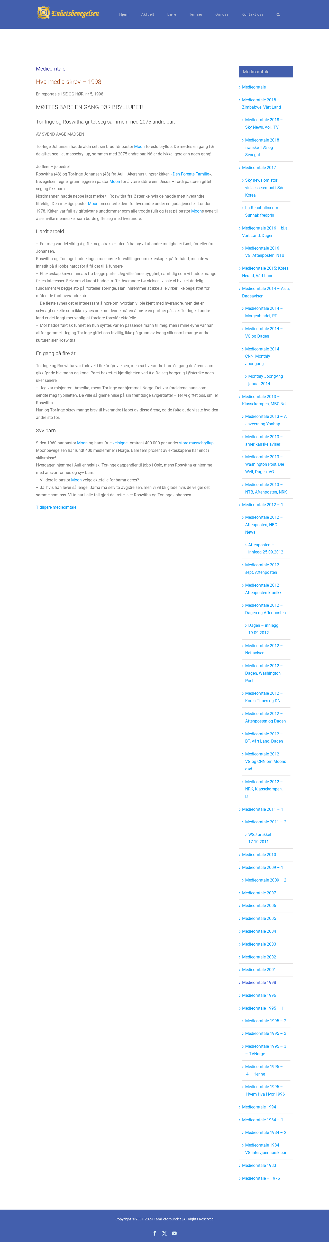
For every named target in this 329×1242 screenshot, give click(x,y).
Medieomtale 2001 (259, 969)
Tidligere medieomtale (56, 507)
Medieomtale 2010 (259, 854)
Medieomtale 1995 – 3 (265, 1033)
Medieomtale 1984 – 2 (265, 1132)
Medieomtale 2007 (259, 893)
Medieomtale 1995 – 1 (262, 1008)
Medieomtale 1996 (259, 995)
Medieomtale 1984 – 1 (262, 1119)
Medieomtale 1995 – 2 (265, 1020)
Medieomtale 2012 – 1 (262, 504)
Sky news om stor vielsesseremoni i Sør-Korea (265, 188)
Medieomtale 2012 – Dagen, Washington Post (264, 673)
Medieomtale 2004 (259, 931)
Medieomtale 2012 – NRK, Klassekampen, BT (264, 789)
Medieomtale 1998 (259, 982)
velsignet (121, 443)
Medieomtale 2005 (259, 918)
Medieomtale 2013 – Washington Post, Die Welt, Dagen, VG (264, 464)
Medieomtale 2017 (259, 167)
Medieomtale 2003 (259, 944)
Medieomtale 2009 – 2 (265, 880)
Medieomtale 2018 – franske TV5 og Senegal (264, 147)
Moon (139, 146)
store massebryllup (196, 443)
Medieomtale (254, 87)
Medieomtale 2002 (259, 957)
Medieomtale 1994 (259, 1107)
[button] (278, 14)
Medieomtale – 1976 (261, 1178)
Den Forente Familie (191, 174)
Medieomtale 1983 (259, 1165)
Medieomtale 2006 (259, 905)
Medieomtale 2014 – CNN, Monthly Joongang (264, 356)
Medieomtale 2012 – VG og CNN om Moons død (265, 761)
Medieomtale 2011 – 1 (262, 809)
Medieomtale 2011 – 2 (265, 822)
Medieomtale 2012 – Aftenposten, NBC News (264, 525)
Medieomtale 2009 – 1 (262, 867)
